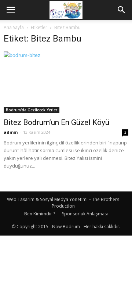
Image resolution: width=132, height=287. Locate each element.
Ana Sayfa (14, 27)
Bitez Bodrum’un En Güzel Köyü (56, 122)
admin (11, 132)
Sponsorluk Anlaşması (85, 214)
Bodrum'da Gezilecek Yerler (31, 109)
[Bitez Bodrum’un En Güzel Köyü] (66, 82)
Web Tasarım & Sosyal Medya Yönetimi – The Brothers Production (63, 202)
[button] (121, 10)
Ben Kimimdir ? (39, 214)
